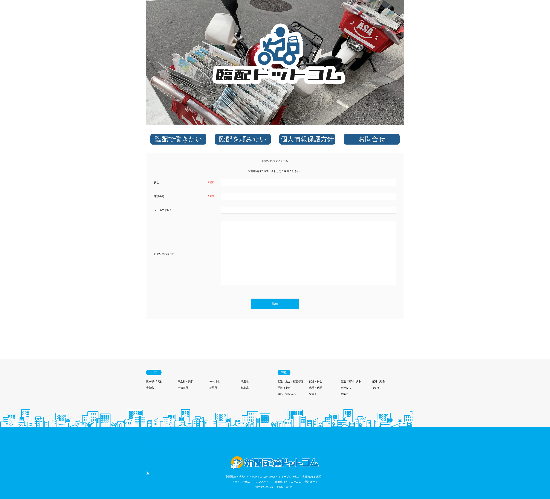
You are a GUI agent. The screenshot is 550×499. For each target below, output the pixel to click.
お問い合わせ (284, 486)
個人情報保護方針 (307, 139)
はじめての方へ (269, 476)
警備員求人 (281, 481)
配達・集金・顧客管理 (290, 381)
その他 (376, 387)
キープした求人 (290, 476)
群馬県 (213, 387)
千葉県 (150, 387)
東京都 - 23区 (154, 381)
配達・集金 (315, 381)
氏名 (156, 182)
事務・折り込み (287, 393)
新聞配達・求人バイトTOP (241, 476)
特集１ (313, 393)
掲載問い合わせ (264, 486)
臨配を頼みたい (243, 144)
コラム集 (296, 481)
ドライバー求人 (241, 481)
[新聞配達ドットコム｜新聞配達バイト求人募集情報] (275, 466)
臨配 (318, 476)
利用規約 (307, 476)
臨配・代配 (315, 387)
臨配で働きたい (178, 144)
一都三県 (183, 387)
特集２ (344, 393)
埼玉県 (245, 381)
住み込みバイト (263, 481)
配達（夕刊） (285, 387)
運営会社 (309, 481)
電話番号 (159, 196)
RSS (147, 473)
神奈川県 (214, 381)
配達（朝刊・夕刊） (352, 381)
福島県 (245, 387)
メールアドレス (163, 210)
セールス (346, 387)
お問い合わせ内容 (164, 253)
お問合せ (371, 139)
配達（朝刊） (380, 381)
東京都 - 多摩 (185, 381)
